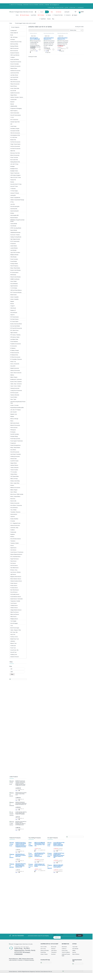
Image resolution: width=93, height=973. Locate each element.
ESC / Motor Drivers (14, 330)
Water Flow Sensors (14, 612)
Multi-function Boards (14, 423)
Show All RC (12, 366)
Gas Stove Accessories (15, 146)
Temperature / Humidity (15, 601)
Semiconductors (13, 514)
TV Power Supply (14, 190)
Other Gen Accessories (15, 132)
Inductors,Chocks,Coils (15, 525)
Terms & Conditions (66, 952)
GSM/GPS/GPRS (13, 106)
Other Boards (13, 308)
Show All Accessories (14, 451)
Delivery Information (45, 950)
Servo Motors (13, 449)
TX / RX (12, 117)
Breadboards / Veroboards (16, 379)
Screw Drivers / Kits (14, 650)
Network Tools (13, 643)
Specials (74, 952)
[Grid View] (30, 30)
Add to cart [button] (53, 49)
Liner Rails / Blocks (14, 75)
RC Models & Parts (14, 354)
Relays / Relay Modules (15, 268)
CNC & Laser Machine (14, 55)
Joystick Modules (14, 248)
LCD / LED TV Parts (14, 164)
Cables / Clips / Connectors (16, 383)
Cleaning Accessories (14, 388)
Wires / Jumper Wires (14, 483)
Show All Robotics (14, 507)
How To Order (43, 946)
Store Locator (51, 7)
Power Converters (14, 259)
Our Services (58, 11)
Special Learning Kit (14, 210)
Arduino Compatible (14, 297)
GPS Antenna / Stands (14, 337)
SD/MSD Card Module (14, 279)
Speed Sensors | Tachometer (16, 598)
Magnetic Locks (13, 414)
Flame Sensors (13, 561)
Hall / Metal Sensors (14, 567)
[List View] (33, 30)
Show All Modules (14, 283)
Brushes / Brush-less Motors (16, 323)
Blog (53, 18)
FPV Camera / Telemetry (15, 334)
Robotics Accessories (33, 34)
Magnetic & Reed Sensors (15, 576)
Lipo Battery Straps (14, 339)
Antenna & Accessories (15, 370)
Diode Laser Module (14, 59)
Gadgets (75, 15)
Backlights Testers (14, 170)
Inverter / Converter (14, 405)
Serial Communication (14, 112)
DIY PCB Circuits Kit (14, 392)
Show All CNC (13, 90)
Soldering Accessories (15, 456)
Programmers (13, 443)
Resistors (12, 536)
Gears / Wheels (13, 492)
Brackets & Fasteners (14, 52)
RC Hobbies (41, 15)
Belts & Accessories (14, 48)
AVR (11, 124)
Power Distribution (14, 341)
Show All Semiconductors (15, 538)
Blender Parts (13, 139)
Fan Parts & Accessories (15, 141)
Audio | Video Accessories (15, 372)
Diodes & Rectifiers (14, 518)
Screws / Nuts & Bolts (14, 88)
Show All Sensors (14, 592)
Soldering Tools (13, 654)
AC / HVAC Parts (13, 137)
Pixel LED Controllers (14, 434)
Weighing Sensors (14, 618)
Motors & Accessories (14, 155)
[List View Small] (35, 30)
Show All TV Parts (14, 186)
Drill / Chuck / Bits (14, 632)
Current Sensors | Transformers (16, 552)
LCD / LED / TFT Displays (15, 409)
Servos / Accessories (14, 363)
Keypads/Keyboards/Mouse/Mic (17, 407)
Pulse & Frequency (14, 265)
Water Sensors (13, 616)
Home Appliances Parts (15, 135)
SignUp (79, 935)
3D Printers (12, 39)
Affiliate (73, 950)
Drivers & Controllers (14, 63)
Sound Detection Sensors (15, 596)
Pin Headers (12, 432)
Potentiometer (13, 532)
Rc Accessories (13, 345)
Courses (49, 18)
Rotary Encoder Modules (15, 276)
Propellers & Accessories (15, 343)
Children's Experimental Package (17, 199)
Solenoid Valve (13, 458)
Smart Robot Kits (13, 208)
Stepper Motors (13, 95)
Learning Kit (66, 11)
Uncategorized (13, 30)
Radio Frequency (14, 110)
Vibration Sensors (14, 607)
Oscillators (12, 529)
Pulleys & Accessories (14, 83)
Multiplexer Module (14, 254)
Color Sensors (13, 549)
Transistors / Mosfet (14, 543)
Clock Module (13, 225)
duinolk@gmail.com (55, 4)
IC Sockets (12, 521)
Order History (54, 950)
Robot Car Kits (13, 500)
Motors (11, 420)
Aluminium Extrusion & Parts (15, 41)
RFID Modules (13, 274)
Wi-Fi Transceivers (14, 119)
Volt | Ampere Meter (14, 476)
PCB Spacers (13, 429)
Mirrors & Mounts (13, 79)
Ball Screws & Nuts (14, 43)
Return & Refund (75, 954)
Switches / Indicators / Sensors (16, 97)
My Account (73, 7)
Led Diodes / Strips (14, 527)
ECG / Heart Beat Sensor (15, 556)
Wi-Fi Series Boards (14, 316)
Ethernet (12, 104)
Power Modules (13, 261)
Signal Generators (14, 285)
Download (53, 954)
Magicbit (12, 301)
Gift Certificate (75, 948)
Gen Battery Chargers (14, 128)
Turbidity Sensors (14, 605)
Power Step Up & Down (15, 438)
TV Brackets (12, 188)
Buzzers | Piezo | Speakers (16, 381)
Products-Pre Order (58, 15)
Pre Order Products (14, 319)
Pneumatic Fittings (14, 436)
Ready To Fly (13, 361)
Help (52, 11)
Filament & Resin (13, 68)
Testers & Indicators (14, 467)
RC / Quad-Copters (14, 321)
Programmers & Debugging (16, 108)
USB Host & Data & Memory (16, 290)
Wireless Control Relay (15, 480)
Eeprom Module (13, 230)
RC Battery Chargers (14, 350)
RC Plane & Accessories (15, 357)
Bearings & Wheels (14, 46)
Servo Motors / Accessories (16, 505)
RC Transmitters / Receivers (16, 359)
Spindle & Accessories (15, 92)
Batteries (12, 374)
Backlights (12, 166)
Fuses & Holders (13, 397)
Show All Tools (13, 652)
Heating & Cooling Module (15, 236)
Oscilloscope (13, 645)
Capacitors (12, 516)
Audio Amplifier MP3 (14, 215)
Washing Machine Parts (15, 161)
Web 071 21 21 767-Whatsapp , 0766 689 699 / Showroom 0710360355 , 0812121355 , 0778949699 (30, 4)
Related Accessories (14, 368)
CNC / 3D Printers (14, 37)
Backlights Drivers (14, 168)
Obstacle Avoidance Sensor (16, 581)
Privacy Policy (65, 950)
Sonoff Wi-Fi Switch (14, 460)
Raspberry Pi (13, 310)
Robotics (31, 33)
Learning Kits (13, 195)
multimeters (12, 641)
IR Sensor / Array (13, 569)
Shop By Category (25, 15)
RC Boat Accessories (14, 352)
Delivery (49, 15)
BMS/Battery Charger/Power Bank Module (17, 220)
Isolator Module (13, 245)
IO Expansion (13, 243)
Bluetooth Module (14, 217)
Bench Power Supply (14, 627)
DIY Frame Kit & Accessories (16, 328)
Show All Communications (15, 115)
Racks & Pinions (13, 86)
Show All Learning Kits (14, 206)
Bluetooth (12, 101)
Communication (13, 99)
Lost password (81, 7)
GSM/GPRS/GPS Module (15, 232)
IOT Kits (12, 202)
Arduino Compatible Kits (15, 197)
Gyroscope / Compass (15, 234)
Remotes (12, 181)
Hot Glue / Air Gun (14, 636)
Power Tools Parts (14, 157)
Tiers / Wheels (13, 509)
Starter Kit (12, 314)
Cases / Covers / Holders (15, 386)
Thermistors (12, 540)
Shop (67, 7)
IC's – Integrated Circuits (15, 523)
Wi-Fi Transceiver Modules (16, 292)
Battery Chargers (13, 377)
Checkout (53, 948)
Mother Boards (13, 294)
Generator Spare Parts (15, 121)
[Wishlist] (75, 11)
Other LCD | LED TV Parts (15, 177)
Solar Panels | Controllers (15, 454)
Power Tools (13, 647)
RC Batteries (12, 348)
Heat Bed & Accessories (15, 70)
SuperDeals (43, 18)
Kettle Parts (12, 150)
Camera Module (13, 223)
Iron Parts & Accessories (15, 148)
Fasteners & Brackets (14, 394)
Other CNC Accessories (15, 81)
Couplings (12, 57)
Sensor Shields (13, 281)
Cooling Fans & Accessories (16, 390)
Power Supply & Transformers (16, 440)
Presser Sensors (13, 585)
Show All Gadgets (14, 623)
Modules (12, 213)
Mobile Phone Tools (14, 638)
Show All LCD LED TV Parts (15, 184)
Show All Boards (13, 312)
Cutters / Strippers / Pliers (15, 630)
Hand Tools (12, 634)
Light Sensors (13, 574)
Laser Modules (13, 250)
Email (54, 934)
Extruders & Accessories (15, 66)
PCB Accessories (13, 427)
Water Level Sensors (14, 614)
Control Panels (13, 126)
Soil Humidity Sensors (14, 594)
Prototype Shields (14, 263)
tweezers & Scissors (14, 656)
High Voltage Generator (15, 239)
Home (17, 15)
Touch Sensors (13, 603)
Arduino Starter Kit (14, 32)
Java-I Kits (12, 204)
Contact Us (68, 15)
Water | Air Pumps (14, 478)
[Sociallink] (21, 963)
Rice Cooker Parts (14, 159)
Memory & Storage (14, 418)
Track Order (74, 946)
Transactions (53, 952)
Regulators (12, 534)
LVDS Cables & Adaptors (15, 175)
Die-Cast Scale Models (15, 326)
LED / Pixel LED (13, 411)
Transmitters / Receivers (15, 512)
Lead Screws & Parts (14, 72)
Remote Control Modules (15, 270)
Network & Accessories (15, 425)
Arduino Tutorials (44, 954)
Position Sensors (13, 583)
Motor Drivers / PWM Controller (16, 494)
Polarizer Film (13, 179)
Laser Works (33, 15)
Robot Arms (46, 33)
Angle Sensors (13, 547)
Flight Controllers (13, 332)
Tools (11, 625)
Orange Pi (12, 305)
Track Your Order (60, 7)
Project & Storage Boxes (15, 445)
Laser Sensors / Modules (15, 572)
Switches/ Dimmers (14, 465)
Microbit (12, 303)
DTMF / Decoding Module (15, 228)
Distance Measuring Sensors (16, 554)
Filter (12, 674)
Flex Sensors (13, 563)
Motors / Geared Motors (15, 496)
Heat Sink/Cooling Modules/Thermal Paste (17, 402)
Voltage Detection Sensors (15, 609)
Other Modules (13, 256)
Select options (39, 49)
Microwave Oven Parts (15, 153)
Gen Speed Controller (14, 130)
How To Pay (43, 948)
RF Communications (14, 272)
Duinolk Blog (43, 952)
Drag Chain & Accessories (15, 61)
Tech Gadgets (13, 621)
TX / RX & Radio (13, 288)
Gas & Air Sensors (14, 565)
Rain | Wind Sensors (14, 589)
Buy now (48, 52)
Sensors (12, 545)
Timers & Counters (14, 469)
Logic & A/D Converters (15, 252)
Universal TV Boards (14, 193)
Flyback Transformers (14, 173)
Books (11, 35)
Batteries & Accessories (15, 487)
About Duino (64, 946)
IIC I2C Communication (14, 241)
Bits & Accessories (14, 50)
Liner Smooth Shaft (14, 77)
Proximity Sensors (14, 587)
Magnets (12, 416)
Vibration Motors (13, 474)
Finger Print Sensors (14, 558)
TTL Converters (13, 472)
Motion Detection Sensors (15, 578)
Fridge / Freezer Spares (15, 144)
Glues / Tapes (13, 399)
